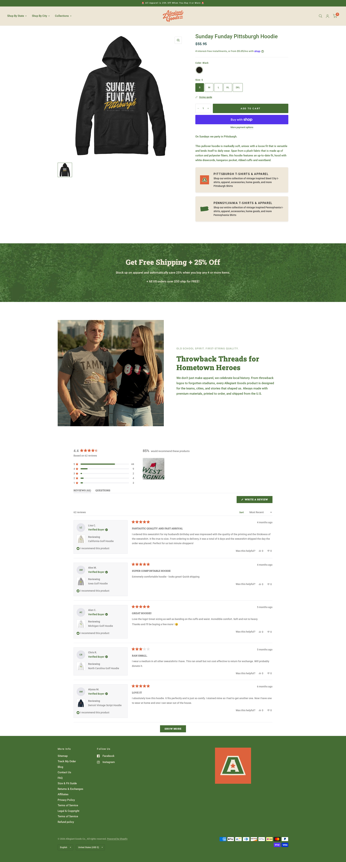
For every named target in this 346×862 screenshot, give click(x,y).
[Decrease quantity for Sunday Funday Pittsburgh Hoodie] (198, 108)
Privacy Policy (66, 800)
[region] (154, 469)
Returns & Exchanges (70, 789)
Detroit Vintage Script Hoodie (105, 705)
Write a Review (257, 500)
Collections (62, 15)
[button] (104, 464)
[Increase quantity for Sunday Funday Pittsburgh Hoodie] (208, 108)
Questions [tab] (102, 491)
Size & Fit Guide (67, 783)
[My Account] (327, 16)
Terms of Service (68, 805)
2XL (238, 87)
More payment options (241, 127)
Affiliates (63, 794)
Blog (60, 767)
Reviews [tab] (82, 491)
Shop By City (39, 15)
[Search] (320, 16)
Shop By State (15, 15)
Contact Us (64, 772)
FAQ (60, 778)
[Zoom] (178, 40)
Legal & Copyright (68, 811)
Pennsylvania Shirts (225, 215)
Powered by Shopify (117, 838)
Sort (241, 512)
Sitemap (63, 756)
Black (199, 70)
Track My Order (67, 761)
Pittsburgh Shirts (223, 186)
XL (227, 87)
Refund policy (66, 822)
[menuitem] (18, 16)
